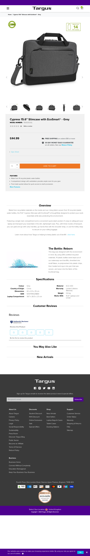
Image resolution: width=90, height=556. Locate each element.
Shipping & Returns (74, 423)
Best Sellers (51, 417)
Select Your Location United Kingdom (45, 509)
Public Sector (14, 440)
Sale (30, 423)
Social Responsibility (16, 427)
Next (82, 77)
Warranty (70, 420)
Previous (6, 77)
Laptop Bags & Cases (54, 420)
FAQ (68, 427)
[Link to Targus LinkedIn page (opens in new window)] (53, 388)
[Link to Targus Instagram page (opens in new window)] (39, 388)
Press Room (13, 433)
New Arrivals (51, 413)
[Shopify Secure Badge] (21, 487)
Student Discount (35, 413)
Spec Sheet (15, 152)
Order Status (71, 417)
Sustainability (13, 430)
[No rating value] (15, 126)
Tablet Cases (51, 423)
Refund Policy (14, 450)
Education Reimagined (17, 469)
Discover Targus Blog (17, 437)
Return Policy (67, 145)
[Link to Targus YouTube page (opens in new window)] (48, 388)
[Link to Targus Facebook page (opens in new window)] (35, 388)
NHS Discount (34, 417)
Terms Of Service (15, 447)
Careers (12, 417)
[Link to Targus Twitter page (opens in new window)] (44, 388)
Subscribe (78, 399)
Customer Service (73, 413)
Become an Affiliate (16, 444)
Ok (80, 552)
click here (71, 235)
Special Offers (34, 427)
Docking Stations (53, 427)
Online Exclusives (35, 420)
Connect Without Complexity (19, 465)
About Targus (14, 413)
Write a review (28, 126)
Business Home (15, 462)
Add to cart (49, 166)
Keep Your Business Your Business (22, 472)
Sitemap (70, 430)
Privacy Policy (14, 420)
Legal (11, 423)
